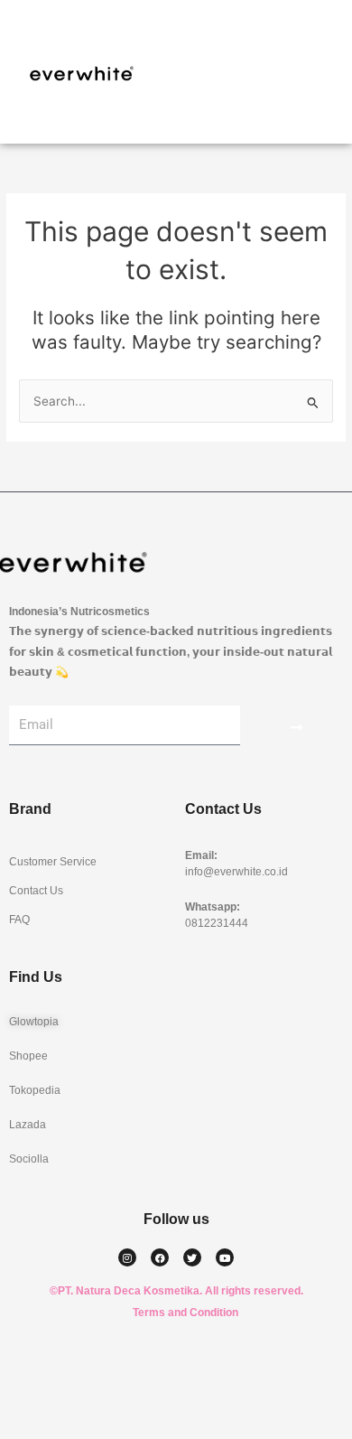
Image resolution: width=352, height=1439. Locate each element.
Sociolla (29, 1159)
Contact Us (36, 890)
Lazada (27, 1124)
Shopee (28, 1056)
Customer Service (53, 861)
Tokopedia (34, 1090)
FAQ (19, 919)
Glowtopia (34, 1021)
